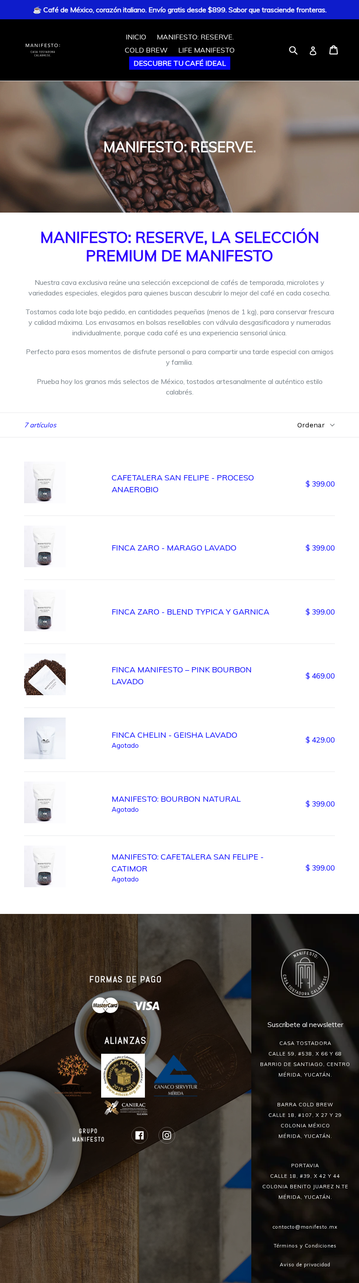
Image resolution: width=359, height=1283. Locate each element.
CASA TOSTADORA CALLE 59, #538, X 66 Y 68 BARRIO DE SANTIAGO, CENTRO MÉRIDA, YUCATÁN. (305, 1059)
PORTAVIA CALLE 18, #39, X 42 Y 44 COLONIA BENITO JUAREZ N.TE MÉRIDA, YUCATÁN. (305, 1181)
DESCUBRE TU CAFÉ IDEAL (180, 63)
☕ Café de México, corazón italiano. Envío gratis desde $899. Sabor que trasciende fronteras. (180, 9)
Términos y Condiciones (305, 1246)
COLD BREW (146, 50)
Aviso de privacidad (305, 1265)
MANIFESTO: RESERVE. (195, 36)
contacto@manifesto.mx (305, 1227)
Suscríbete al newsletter (305, 1024)
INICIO (136, 36)
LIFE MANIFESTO (206, 50)
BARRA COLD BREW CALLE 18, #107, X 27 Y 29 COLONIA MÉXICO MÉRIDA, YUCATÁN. (305, 1120)
